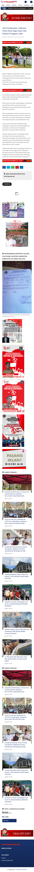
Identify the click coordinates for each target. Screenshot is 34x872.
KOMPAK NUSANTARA (21, 869)
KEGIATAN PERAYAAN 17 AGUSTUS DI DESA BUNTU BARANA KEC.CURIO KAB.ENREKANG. (17, 494)
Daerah (8, 5)
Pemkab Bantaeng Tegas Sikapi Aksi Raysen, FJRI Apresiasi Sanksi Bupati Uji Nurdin (17, 576)
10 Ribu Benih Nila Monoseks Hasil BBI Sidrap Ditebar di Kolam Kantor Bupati (16, 659)
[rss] (14, 851)
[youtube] (12, 851)
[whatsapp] (13, 167)
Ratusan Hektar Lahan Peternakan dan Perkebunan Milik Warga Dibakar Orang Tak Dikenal (17, 631)
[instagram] (10, 851)
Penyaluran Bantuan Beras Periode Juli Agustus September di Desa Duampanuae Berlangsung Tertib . (16, 549)
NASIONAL (6, 820)
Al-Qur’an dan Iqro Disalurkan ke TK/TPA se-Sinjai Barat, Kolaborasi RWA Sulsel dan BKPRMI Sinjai (16, 521)
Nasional (14, 5)
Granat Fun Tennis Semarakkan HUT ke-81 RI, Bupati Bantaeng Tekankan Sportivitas (16, 604)
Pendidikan (26, 5)
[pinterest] (17, 167)
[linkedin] (21, 167)
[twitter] (8, 167)
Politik (20, 5)
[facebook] (4, 167)
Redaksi (4, 858)
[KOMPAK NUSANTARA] (9, 2)
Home (3, 5)
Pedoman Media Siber (7, 860)
